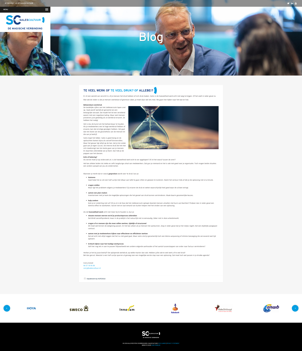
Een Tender (45, 27)
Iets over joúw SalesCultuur (47, 24)
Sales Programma (45, 42)
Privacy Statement (173, 343)
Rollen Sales (44, 39)
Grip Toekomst (45, 31)
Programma (45, 36)
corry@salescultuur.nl (92, 268)
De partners (47, 27)
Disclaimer (162, 343)
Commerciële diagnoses (45, 18)
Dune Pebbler (155, 345)
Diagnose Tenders (45, 24)
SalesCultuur (45, 45)
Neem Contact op (45, 12)
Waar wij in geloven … (47, 18)
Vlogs (48, 21)
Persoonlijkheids (45, 48)
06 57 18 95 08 (89, 265)
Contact (44, 19)
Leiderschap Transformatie (45, 33)
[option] (31, 308)
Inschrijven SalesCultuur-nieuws (45, 21)
